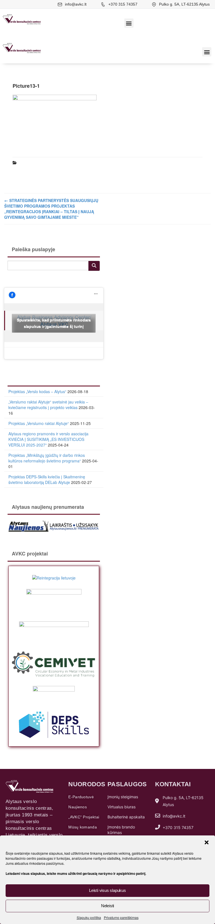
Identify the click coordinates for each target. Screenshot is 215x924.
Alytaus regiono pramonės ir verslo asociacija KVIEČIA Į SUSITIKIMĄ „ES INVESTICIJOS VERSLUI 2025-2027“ (48, 439)
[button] (206, 842)
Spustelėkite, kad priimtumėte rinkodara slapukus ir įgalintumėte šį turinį (54, 323)
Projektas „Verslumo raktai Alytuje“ (38, 423)
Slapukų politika (89, 917)
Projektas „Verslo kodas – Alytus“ (37, 391)
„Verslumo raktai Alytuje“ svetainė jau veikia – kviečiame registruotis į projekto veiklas (48, 404)
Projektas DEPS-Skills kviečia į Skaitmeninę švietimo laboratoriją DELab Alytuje (46, 479)
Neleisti (107, 905)
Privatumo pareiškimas (121, 917)
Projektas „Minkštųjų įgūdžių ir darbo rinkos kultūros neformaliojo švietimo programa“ (46, 458)
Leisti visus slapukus (107, 890)
